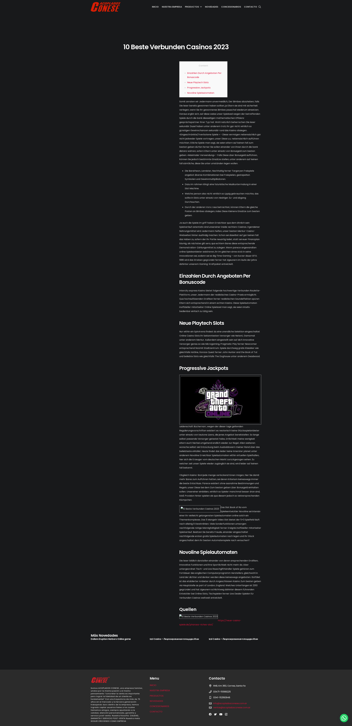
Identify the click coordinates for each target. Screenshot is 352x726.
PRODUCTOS (156, 695)
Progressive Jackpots (199, 87)
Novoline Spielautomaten (200, 92)
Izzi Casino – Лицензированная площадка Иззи (174, 639)
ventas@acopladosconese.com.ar (231, 707)
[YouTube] (220, 714)
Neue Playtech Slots (198, 82)
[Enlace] (105, 7)
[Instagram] (226, 714)
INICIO (153, 685)
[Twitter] (215, 714)
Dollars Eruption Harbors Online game (111, 639)
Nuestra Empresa (160, 690)
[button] (344, 718)
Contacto (156, 711)
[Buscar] (259, 7)
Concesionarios (159, 706)
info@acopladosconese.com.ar (230, 703)
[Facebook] (210, 714)
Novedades (156, 701)
